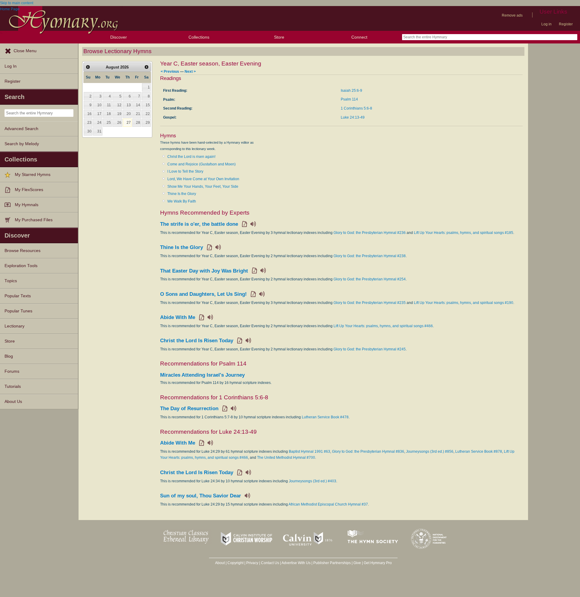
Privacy (252, 563)
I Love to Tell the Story (185, 171)
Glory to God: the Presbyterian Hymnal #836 (368, 451)
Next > (190, 71)
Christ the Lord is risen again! (191, 157)
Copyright (235, 563)
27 (129, 122)
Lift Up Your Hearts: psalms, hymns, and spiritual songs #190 (463, 303)
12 (119, 105)
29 (148, 122)
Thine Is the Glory (181, 194)
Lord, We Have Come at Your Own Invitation (203, 179)
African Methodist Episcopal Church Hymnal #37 (328, 504)
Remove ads (512, 15)
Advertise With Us (296, 563)
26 (119, 122)
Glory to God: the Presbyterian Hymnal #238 (370, 256)
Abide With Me (177, 317)
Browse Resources (22, 250)
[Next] (146, 67)
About (220, 563)
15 (148, 105)
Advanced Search (21, 128)
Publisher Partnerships (332, 563)
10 (99, 105)
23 (89, 122)
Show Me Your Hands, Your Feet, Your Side (202, 186)
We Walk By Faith (181, 201)
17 (99, 114)
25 (109, 122)
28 (138, 122)
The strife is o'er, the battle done (199, 224)
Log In (11, 66)
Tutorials (13, 386)
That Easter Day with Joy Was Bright (204, 271)
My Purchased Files (34, 220)
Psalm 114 (349, 99)
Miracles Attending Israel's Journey (202, 375)
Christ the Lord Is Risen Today (196, 340)
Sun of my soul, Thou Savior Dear (200, 496)
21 (138, 114)
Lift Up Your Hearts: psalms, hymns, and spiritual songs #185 (463, 233)
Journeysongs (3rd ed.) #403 (312, 481)
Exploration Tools (21, 265)
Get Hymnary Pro (378, 563)
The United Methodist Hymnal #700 (286, 457)
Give (357, 563)
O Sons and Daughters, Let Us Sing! (203, 294)
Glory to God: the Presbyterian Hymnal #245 (370, 349)
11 (109, 105)
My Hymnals (26, 205)
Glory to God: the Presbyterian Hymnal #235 (370, 303)
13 (129, 105)
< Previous (170, 71)
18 (109, 114)
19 (119, 114)
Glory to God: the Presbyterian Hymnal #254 (370, 279)
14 (138, 105)
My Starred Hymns (32, 174)
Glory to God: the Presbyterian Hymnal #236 (370, 233)
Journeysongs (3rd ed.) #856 (429, 451)
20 (129, 114)
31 (99, 131)
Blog (9, 356)
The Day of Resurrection (189, 408)
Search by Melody (22, 144)
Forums (12, 371)
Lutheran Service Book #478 (325, 417)
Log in (546, 24)
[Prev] (88, 67)
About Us (13, 401)
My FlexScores (29, 189)
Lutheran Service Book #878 (478, 451)
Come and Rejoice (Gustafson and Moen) (201, 164)
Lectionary (14, 326)
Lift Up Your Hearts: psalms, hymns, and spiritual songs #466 (383, 326)
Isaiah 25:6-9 (351, 90)
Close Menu (25, 51)
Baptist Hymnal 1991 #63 (309, 451)
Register (566, 24)
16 (89, 114)
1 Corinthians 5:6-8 (356, 108)
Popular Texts (18, 296)
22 (148, 114)
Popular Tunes (18, 311)
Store (279, 37)
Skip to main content (16, 3)
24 (99, 122)
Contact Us (270, 563)
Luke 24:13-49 (353, 117)
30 (89, 131)
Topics (11, 281)
